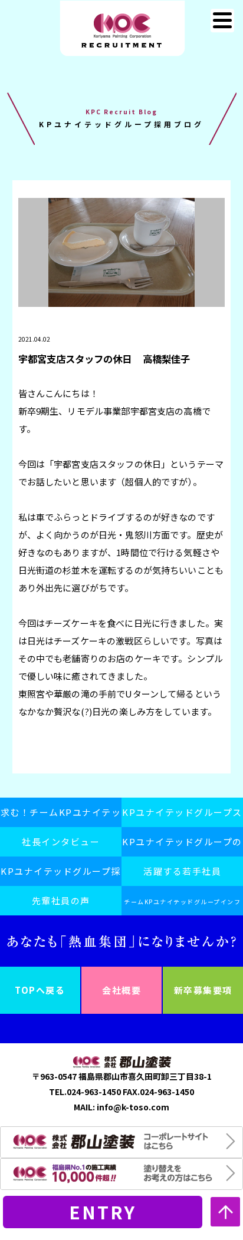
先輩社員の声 (61, 900)
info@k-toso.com (133, 1107)
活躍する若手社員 (182, 871)
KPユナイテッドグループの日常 (182, 846)
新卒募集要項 (203, 990)
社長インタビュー (61, 841)
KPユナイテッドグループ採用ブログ (61, 875)
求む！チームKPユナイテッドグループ (61, 816)
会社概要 (121, 990)
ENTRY (102, 1212)
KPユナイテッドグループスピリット (182, 816)
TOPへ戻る (40, 990)
